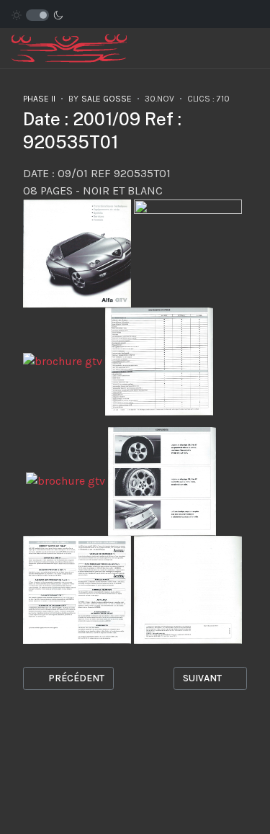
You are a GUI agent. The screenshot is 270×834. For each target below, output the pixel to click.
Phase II (39, 99)
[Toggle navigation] (229, 48)
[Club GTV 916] (69, 47)
